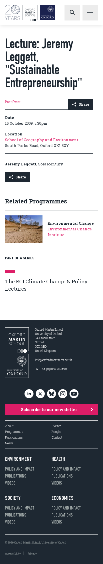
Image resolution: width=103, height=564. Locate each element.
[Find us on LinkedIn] (29, 394)
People (56, 431)
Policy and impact (19, 469)
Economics (63, 498)
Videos (10, 483)
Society (12, 498)
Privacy (32, 553)
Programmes (14, 431)
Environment (18, 459)
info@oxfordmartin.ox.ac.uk (53, 360)
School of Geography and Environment (41, 139)
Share (84, 104)
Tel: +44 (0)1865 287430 (51, 369)
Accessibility (13, 553)
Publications (14, 437)
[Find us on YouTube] (74, 394)
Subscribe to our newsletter (49, 409)
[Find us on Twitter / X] (40, 394)
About (9, 426)
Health (58, 459)
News (9, 443)
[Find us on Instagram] (62, 394)
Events (57, 426)
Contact (57, 437)
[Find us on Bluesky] (51, 394)
